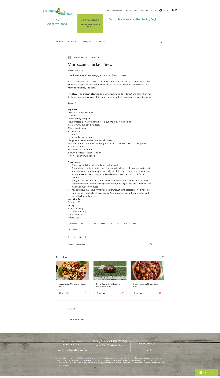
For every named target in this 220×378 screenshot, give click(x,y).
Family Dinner (99, 223)
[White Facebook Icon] (143, 350)
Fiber (111, 223)
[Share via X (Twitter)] (74, 237)
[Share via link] (85, 237)
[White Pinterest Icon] (147, 350)
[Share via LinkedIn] (80, 237)
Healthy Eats (72, 42)
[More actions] (151, 57)
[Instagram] (175, 10)
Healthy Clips (101, 42)
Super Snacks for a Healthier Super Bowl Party (108, 285)
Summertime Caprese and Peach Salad (72, 285)
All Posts (59, 42)
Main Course (85, 223)
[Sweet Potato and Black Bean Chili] (147, 270)
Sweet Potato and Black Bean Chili (145, 285)
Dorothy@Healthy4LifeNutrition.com (72, 350)
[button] (161, 42)
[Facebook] (169, 10)
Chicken (134, 223)
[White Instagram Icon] (151, 350)
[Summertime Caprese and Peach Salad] (72, 270)
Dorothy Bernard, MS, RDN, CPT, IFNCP (110, 341)
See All (161, 257)
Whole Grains (122, 223)
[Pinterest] (172, 10)
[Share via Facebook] (69, 237)
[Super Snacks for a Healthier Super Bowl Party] (110, 270)
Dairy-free (73, 223)
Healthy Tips (87, 42)
